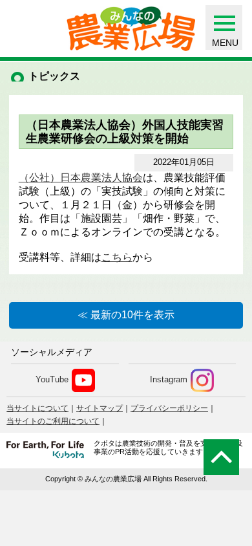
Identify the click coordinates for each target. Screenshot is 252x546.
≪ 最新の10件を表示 (126, 314)
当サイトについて (37, 408)
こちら (116, 257)
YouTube (52, 379)
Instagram (168, 379)
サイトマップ (99, 408)
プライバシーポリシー (169, 408)
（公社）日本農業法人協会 (81, 177)
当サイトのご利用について (53, 421)
